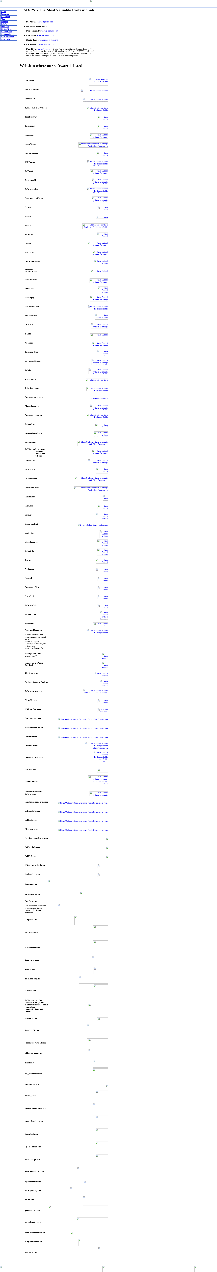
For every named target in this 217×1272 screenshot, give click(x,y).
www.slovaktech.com (45, 35)
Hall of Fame (6, 32)
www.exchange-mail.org (48, 40)
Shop (3, 19)
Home (3, 12)
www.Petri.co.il (44, 49)
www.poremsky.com (49, 31)
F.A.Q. (4, 24)
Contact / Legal (7, 34)
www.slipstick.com (45, 22)
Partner (4, 22)
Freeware (5, 27)
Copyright (5, 39)
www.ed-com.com (46, 44)
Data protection (7, 37)
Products (5, 14)
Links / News (6, 29)
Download (5, 17)
